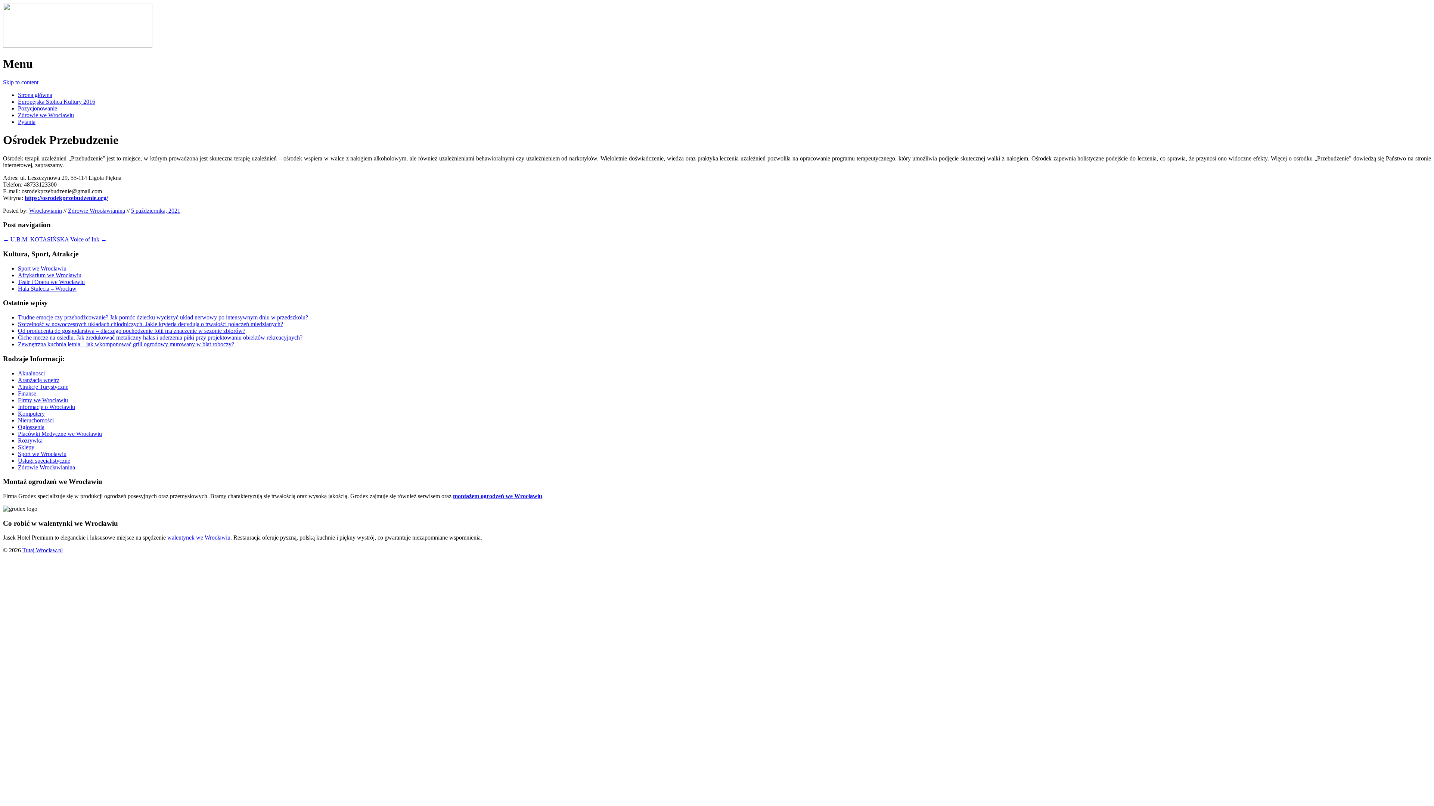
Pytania (26, 122)
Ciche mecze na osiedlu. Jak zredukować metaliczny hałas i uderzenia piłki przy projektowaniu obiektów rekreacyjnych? (160, 337)
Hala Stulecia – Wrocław (47, 288)
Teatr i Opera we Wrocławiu (51, 282)
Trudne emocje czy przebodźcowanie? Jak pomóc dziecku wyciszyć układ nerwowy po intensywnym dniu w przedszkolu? (163, 317)
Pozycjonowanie (37, 108)
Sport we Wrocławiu (42, 268)
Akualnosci (31, 373)
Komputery (31, 413)
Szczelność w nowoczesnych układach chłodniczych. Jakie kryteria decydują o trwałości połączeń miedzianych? (150, 324)
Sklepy (26, 447)
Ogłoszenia (31, 427)
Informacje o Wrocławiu (46, 407)
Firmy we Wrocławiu (43, 400)
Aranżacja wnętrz (38, 380)
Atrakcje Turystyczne (43, 387)
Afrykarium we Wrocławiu (49, 275)
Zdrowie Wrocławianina (96, 210)
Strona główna (35, 95)
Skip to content (20, 82)
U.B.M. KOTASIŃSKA (36, 239)
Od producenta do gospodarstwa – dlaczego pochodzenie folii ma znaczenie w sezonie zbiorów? (131, 331)
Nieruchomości (36, 420)
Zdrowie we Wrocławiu (46, 115)
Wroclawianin (45, 210)
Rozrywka (30, 440)
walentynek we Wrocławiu (198, 537)
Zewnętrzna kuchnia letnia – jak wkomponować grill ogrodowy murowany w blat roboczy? (126, 344)
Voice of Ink (88, 239)
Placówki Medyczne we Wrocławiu (60, 434)
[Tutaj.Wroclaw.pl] (77, 46)
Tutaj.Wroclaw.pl (42, 550)
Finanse (27, 393)
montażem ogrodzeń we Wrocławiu (497, 496)
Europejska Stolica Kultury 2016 (56, 102)
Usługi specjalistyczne (44, 460)
